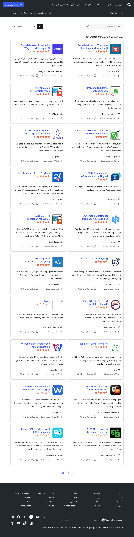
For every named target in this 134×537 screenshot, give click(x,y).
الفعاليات (51, 497)
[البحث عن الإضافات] (88, 26)
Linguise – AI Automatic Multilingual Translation (37, 132)
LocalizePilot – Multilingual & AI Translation (35, 430)
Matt (28, 497)
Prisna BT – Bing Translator (93, 343)
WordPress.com (23, 493)
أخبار (122, 497)
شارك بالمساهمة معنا (46, 493)
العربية (96, 520)
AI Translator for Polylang (94, 258)
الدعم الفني (72, 497)
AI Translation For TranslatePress (39, 89)
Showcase (95, 493)
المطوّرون (73, 501)
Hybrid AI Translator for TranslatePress (97, 388)
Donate (50, 501)
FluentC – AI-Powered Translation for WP (95, 302)
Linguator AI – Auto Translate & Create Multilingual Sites (91, 132)
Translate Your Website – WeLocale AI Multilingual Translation (36, 388)
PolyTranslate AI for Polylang (34, 173)
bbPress (27, 501)
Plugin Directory (117, 13)
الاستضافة (120, 501)
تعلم (75, 493)
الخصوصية (120, 506)
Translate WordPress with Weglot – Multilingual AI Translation (35, 47)
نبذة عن (121, 493)
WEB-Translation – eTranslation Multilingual (94, 175)
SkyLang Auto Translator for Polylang (37, 260)
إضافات (97, 501)
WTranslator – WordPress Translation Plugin (35, 345)
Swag (50, 506)
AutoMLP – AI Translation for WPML (38, 217)
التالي (62, 473)
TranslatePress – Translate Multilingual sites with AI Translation (93, 47)
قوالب (98, 497)
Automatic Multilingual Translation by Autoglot (95, 217)
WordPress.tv (70, 506)
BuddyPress (26, 506)
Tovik (47, 301)
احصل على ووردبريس (13, 4)
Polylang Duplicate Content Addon (97, 89)
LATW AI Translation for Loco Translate (96, 430)
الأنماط (97, 506)
